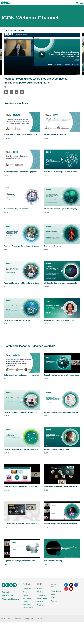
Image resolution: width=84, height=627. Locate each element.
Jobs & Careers (42, 598)
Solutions (26, 592)
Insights (25, 595)
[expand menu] (13, 30)
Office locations (28, 607)
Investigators (41, 595)
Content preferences (27, 602)
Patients (39, 588)
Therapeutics (27, 588)
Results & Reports (10, 599)
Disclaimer (18, 619)
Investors (40, 601)
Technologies (27, 598)
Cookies (39, 619)
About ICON (7, 595)
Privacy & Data (29, 619)
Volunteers (40, 592)
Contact (5, 592)
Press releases (56, 591)
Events (53, 597)
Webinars (54, 601)
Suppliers (40, 605)
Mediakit (53, 594)
